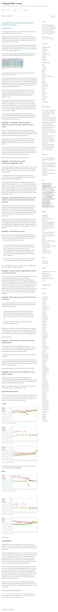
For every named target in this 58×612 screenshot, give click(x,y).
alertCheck (44, 49)
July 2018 (44, 310)
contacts (44, 188)
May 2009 (44, 416)
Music (43, 72)
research (48, 200)
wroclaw (53, 207)
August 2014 (44, 337)
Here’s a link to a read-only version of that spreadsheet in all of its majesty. (19, 53)
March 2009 (44, 419)
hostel (50, 193)
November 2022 (45, 297)
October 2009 (45, 407)
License (26, 10)
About (8, 10)
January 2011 (45, 382)
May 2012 (44, 365)
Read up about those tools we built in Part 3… (12, 590)
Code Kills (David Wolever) (47, 225)
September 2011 (45, 372)
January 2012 (45, 366)
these (15, 119)
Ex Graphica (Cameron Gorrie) (48, 232)
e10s (43, 190)
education (47, 189)
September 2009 (45, 409)
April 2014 (44, 344)
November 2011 (45, 370)
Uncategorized (45, 101)
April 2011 (44, 377)
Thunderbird (44, 96)
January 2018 (45, 319)
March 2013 (44, 353)
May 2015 (44, 329)
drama (52, 188)
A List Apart (44, 288)
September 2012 (45, 358)
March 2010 (44, 399)
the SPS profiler (21, 175)
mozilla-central (18, 595)
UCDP (43, 100)
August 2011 (44, 373)
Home (3, 10)
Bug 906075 (5, 271)
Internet (43, 66)
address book (46, 183)
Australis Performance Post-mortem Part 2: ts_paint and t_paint (18, 24)
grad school (44, 193)
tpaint (3, 597)
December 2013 (45, 346)
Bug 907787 (5, 340)
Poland (43, 81)
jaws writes (13, 306)
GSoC (43, 64)
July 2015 (44, 326)
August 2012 (44, 360)
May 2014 (44, 343)
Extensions (44, 59)
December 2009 (45, 404)
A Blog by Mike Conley (12, 3)
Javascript (44, 67)
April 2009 (44, 418)
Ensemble (44, 57)
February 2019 (45, 307)
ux (8, 597)
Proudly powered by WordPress (8, 609)
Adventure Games (46, 47)
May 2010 (44, 395)
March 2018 (44, 315)
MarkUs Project (45, 261)
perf (25, 595)
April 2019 (44, 303)
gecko (54, 192)
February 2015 (45, 334)
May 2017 (44, 322)
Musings (44, 74)
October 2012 (45, 356)
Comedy (44, 52)
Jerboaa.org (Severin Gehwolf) (48, 240)
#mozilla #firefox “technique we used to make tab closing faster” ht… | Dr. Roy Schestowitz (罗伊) (49, 118)
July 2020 (44, 300)
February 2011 (45, 380)
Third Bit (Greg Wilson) (46, 251)
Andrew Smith (45, 217)
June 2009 (44, 414)
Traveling (44, 98)
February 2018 (45, 317)
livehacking (51, 195)
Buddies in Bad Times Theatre (48, 271)
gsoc (48, 193)
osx (22, 595)
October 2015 (45, 324)
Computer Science (16, 593)
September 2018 (45, 309)
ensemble (44, 190)
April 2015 (44, 331)
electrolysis (52, 189)
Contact (15, 10)
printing (43, 200)
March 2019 (44, 305)
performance (29, 595)
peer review (53, 198)
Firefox (22, 593)
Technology (29, 593)
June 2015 (44, 327)
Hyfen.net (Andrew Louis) (47, 234)
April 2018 (44, 314)
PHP (43, 79)
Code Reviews (45, 50)
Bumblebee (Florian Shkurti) (48, 222)
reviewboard (46, 202)
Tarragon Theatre (46, 276)
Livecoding (44, 69)
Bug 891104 (5, 198)
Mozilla (25, 593)
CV (20, 10)
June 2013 (44, 349)
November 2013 (45, 348)
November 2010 (45, 385)
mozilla (49, 196)
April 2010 (44, 397)
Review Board (45, 84)
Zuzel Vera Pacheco (46, 252)
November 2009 (45, 406)
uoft (47, 207)
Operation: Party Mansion (47, 76)
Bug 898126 (5, 231)
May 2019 (44, 302)
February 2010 (45, 400)
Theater (43, 95)
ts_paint (6, 597)
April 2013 (44, 351)
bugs (18, 119)
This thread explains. (16, 467)
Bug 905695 (5, 297)
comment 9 (21, 240)
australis (7, 595)
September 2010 (45, 389)
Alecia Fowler (45, 215)
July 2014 (44, 339)
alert (52, 183)
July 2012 (44, 361)
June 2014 (44, 341)
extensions (44, 192)
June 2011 (44, 375)
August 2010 (44, 390)
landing (10, 595)
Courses (44, 55)
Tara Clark (44, 249)
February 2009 (45, 421)
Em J (43, 230)
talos (33, 595)
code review (46, 186)
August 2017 (44, 320)
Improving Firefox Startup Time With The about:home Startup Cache (48, 159)
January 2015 (45, 336)
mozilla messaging (45, 198)
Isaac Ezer (44, 239)
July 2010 (44, 392)
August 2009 (44, 411)
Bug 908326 (5, 372)
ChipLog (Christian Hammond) (48, 223)
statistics (44, 204)
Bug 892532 (5, 161)
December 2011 (45, 368)
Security (44, 88)
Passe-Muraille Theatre (47, 274)
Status (43, 91)
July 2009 (44, 412)
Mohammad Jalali (45, 244)
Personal (44, 78)
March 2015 (44, 332)
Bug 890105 (5, 122)
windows (12, 597)
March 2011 (44, 378)
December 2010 (45, 383)
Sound (43, 89)
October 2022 (45, 298)
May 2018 (44, 312)
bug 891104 (8, 304)
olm (50, 198)
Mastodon (44, 242)
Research (44, 83)
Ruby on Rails (45, 86)
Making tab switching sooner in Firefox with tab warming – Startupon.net (48, 137)
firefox (50, 192)
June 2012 (44, 363)
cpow (49, 188)
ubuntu (52, 205)
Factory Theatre (45, 273)
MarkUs (43, 197)
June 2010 (44, 394)
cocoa (51, 184)
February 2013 (45, 354)
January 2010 (45, 402)
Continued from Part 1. (7, 28)
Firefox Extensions (46, 62)
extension (53, 190)
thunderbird (46, 205)
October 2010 (45, 387)
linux (14, 595)
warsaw (49, 207)
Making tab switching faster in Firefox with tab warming (48, 113)
